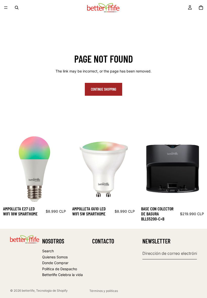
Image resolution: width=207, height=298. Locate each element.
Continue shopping (103, 89)
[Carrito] (200, 7)
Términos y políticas (103, 291)
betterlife (28, 290)
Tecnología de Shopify (52, 290)
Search (48, 251)
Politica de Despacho (59, 269)
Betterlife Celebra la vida (62, 274)
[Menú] (6, 7)
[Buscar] (16, 7)
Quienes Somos (55, 257)
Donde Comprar (55, 263)
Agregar (65, 195)
